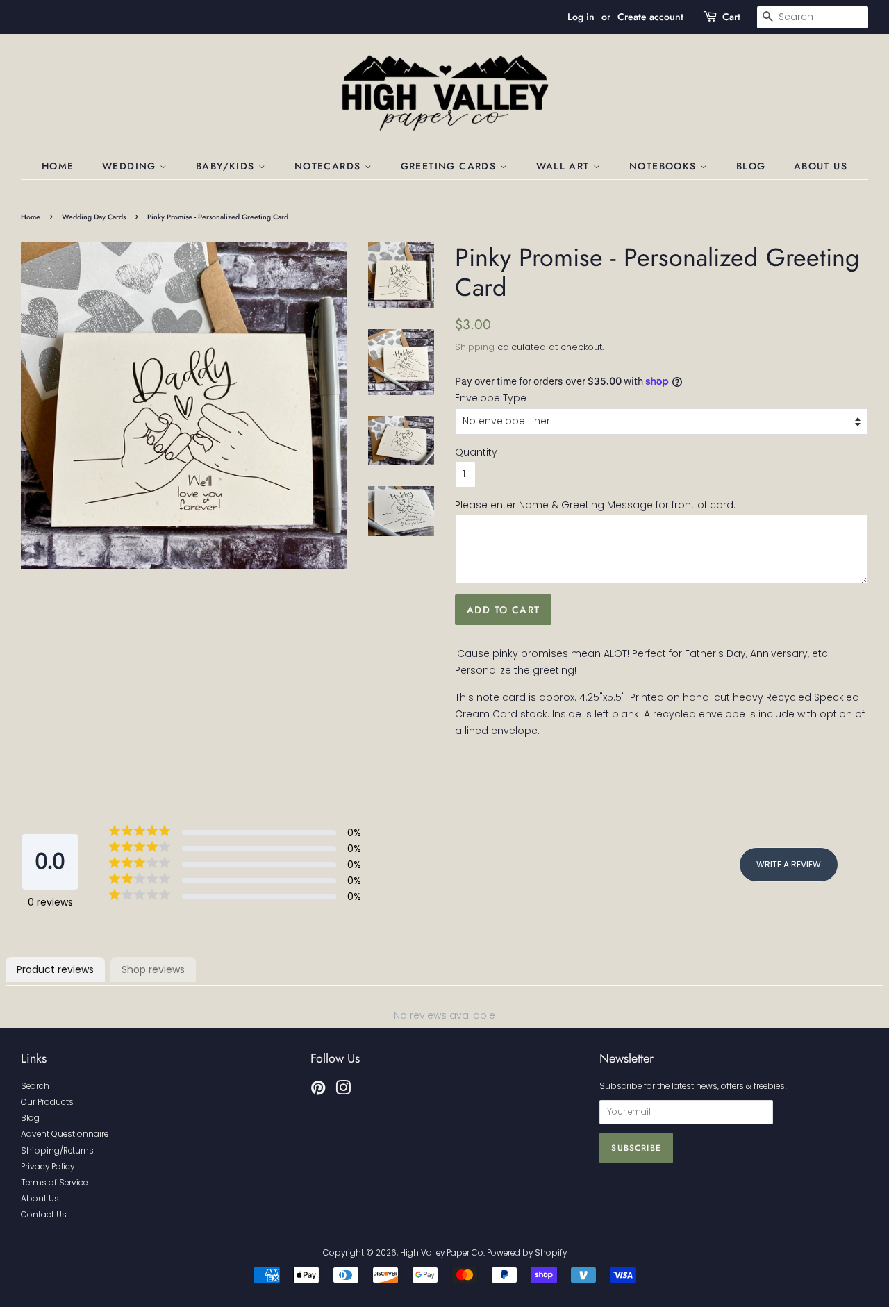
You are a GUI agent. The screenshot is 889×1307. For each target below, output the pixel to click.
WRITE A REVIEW (788, 864)
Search (35, 1086)
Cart (731, 17)
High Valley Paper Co (441, 1252)
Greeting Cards (450, 166)
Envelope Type (490, 398)
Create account (650, 17)
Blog (751, 166)
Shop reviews (153, 969)
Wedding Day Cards (94, 217)
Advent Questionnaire (64, 1134)
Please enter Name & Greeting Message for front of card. (595, 505)
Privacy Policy (47, 1166)
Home (58, 166)
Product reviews (55, 969)
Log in (581, 17)
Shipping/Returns (57, 1150)
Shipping (475, 346)
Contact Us (44, 1214)
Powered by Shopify (527, 1252)
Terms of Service (54, 1182)
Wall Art (565, 166)
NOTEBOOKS (664, 166)
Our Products (47, 1102)
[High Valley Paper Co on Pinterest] (318, 1091)
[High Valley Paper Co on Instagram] (343, 1091)
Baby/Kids (227, 166)
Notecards (329, 166)
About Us (820, 166)
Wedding (131, 166)
